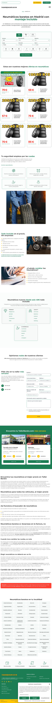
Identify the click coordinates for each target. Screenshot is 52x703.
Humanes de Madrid (7, 628)
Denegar (35, 698)
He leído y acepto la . (39, 410)
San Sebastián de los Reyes (44, 643)
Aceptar (24, 698)
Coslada (32, 617)
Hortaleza (44, 625)
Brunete (20, 610)
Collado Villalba (7, 617)
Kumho (10, 316)
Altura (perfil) (21, 38)
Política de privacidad (36, 700)
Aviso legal (43, 700)
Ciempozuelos (32, 613)
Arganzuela (20, 606)
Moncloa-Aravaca (32, 632)
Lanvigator (23, 337)
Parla (44, 635)
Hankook (36, 316)
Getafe (19, 625)
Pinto (8, 639)
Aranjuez (44, 603)
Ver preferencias (45, 698)
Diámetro (36, 38)
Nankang (36, 320)
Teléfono (41, 378)
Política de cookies (27, 700)
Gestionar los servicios (24, 694)
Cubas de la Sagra (44, 617)
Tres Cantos (7, 651)
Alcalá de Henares (8, 603)
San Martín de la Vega (32, 642)
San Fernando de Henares (20, 643)
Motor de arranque (6, 693)
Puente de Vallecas (32, 639)
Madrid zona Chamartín (44, 678)
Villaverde (20, 654)
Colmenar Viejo (19, 617)
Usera (20, 651)
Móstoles (31, 447)
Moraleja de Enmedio (44, 632)
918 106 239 (7, 385)
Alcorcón (32, 603)
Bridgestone (11, 311)
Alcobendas (20, 603)
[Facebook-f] (2, 681)
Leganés (32, 628)
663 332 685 (7, 389)
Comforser (23, 328)
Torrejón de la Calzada (10, 447)
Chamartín (7, 613)
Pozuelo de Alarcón (20, 639)
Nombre (29, 372)
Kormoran (36, 311)
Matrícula (41, 389)
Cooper (35, 318)
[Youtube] (8, 681)
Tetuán (19, 647)
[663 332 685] (2, 389)
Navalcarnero (32, 635)
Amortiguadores (5, 688)
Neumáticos (4, 686)
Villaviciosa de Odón (32, 654)
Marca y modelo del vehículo (31, 391)
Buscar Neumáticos (26, 55)
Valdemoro (32, 651)
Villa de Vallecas (7, 654)
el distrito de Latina (32, 620)
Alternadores (4, 691)
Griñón (32, 625)
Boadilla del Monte (8, 610)
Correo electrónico (31, 378)
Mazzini (23, 333)
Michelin (11, 314)
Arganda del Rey (7, 606)
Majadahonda (20, 632)
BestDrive (36, 314)
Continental (11, 318)
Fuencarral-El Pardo (44, 620)
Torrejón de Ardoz (32, 647)
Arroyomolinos (32, 606)
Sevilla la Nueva (7, 647)
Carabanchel (32, 610)
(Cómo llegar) (6, 453)
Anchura (4, 38)
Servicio (41, 384)
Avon (22, 335)
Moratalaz (7, 635)
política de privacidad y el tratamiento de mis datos (39, 410)
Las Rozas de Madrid (19, 628)
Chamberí (20, 613)
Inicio (23, 11)
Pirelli (10, 320)
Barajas (44, 606)
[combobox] (11, 2)
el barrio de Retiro (8, 620)
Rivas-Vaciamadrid (44, 639)
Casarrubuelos (44, 610)
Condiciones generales (15, 700)
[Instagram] (4, 681)
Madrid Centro (7, 632)
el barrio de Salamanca (20, 621)
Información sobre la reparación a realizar (37, 398)
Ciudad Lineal (44, 613)
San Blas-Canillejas (7, 642)
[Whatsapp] (11, 681)
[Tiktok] (6, 681)
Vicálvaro (44, 651)
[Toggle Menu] (50, 7)
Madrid (44, 628)
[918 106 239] (2, 385)
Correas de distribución (6, 689)
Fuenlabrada (8, 625)
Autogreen (23, 331)
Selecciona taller (31, 384)
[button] (49, 684)
